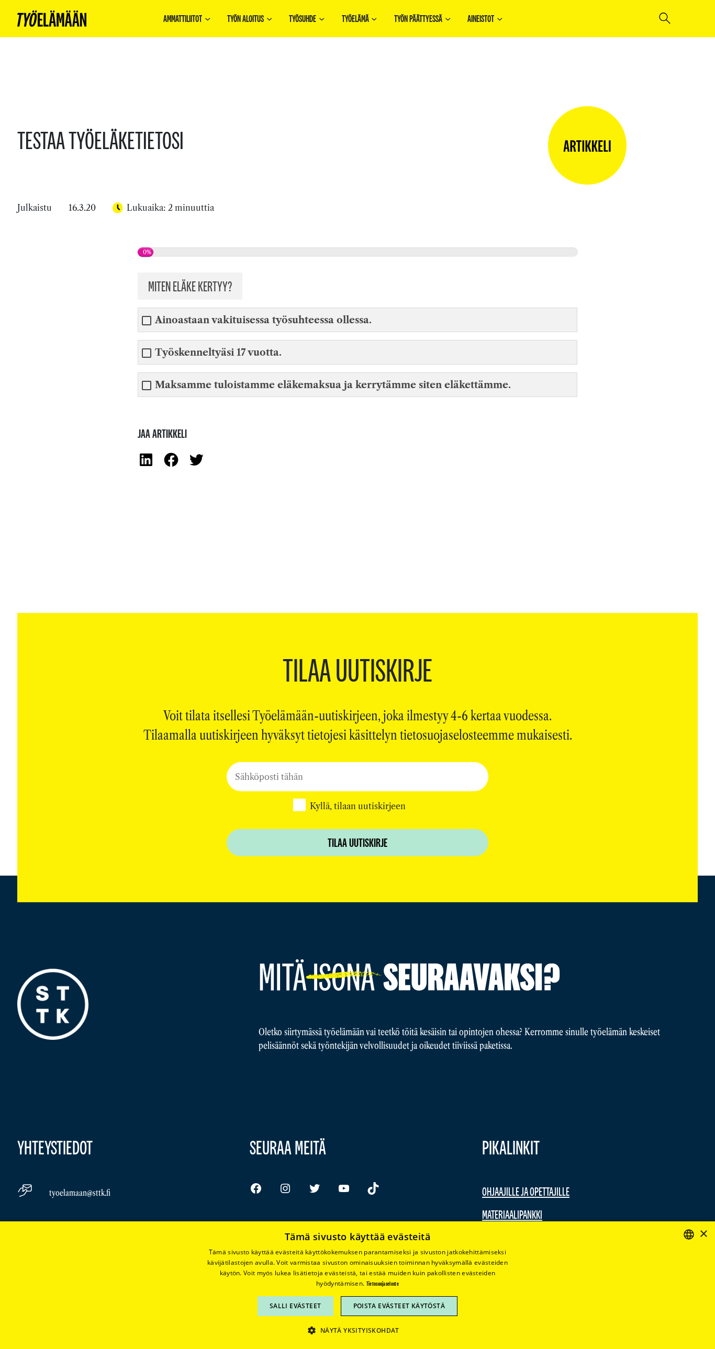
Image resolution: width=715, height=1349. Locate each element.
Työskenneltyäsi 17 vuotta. (218, 353)
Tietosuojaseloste (382, 1283)
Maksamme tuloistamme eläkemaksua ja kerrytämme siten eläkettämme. (333, 385)
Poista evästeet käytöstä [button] (399, 1305)
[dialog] (357, 1285)
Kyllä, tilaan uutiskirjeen (358, 805)
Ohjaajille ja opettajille (525, 1191)
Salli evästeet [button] (295, 1305)
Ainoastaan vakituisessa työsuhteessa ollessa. (263, 320)
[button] (357, 1330)
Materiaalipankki (512, 1214)
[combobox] (689, 1234)
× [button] (703, 1234)
